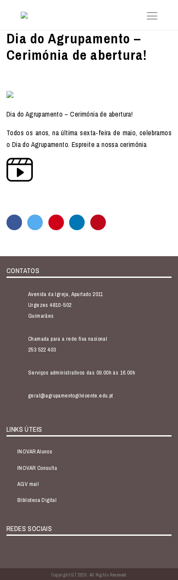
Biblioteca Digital (37, 500)
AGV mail (28, 484)
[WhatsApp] (56, 222)
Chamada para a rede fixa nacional (67, 338)
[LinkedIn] (77, 222)
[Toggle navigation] (149, 15)
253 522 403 (42, 349)
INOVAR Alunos (34, 451)
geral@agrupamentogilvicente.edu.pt (70, 395)
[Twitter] (35, 222)
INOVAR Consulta (37, 468)
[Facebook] (14, 222)
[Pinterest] (98, 222)
